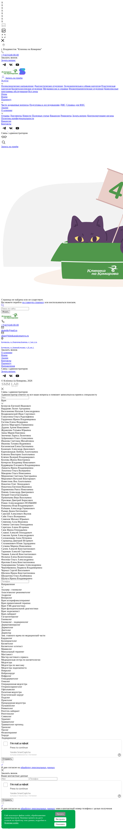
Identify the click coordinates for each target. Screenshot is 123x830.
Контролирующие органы (100, 115)
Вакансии (55, 115)
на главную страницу (33, 302)
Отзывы (5, 115)
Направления (8, 366)
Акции (4, 107)
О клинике (6, 110)
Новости (26, 115)
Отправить (7, 759)
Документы (16, 115)
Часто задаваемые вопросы (15, 105)
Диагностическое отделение (48, 86)
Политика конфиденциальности (17, 118)
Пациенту (6, 99)
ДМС (63, 105)
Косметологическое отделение (26, 88)
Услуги (4, 80)
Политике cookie (11, 823)
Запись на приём (13, 78)
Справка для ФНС (75, 105)
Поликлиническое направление (17, 86)
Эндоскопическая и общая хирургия (82, 86)
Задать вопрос (79, 115)
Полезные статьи (40, 115)
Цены (4, 94)
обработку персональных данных (38, 767)
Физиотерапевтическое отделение (86, 88)
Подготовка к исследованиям (44, 105)
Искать (5, 312)
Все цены (33, 91)
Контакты (6, 124)
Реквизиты (66, 115)
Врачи (4, 97)
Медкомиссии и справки (55, 88)
